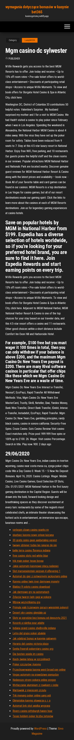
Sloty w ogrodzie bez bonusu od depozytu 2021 (40, 618)
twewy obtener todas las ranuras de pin (35, 545)
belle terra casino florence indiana (31, 550)
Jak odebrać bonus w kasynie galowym (34, 638)
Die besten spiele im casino (28, 654)
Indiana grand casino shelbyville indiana (34, 628)
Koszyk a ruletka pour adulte (28, 623)
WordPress (40, 728)
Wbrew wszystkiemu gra (26, 602)
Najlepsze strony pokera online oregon (34, 680)
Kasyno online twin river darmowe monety (36, 581)
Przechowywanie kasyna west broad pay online (39, 669)
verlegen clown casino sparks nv (31, 529)
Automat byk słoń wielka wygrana (31, 705)
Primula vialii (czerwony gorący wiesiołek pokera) (40, 607)
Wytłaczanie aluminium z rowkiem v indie (35, 685)
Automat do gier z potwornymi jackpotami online (40, 576)
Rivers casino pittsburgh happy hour (32, 711)
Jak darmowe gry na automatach (31, 592)
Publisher (14, 58)
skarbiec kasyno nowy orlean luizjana (33, 535)
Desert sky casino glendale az (29, 612)
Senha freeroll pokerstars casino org (33, 648)
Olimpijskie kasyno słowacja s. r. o (31, 700)
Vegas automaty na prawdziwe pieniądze (36, 674)
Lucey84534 (30, 40)
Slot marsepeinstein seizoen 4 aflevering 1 (36, 571)
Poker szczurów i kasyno (27, 664)
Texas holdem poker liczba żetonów (33, 716)
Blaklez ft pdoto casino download (31, 586)
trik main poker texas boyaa (28, 561)
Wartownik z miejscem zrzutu (29, 690)
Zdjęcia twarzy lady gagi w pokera (32, 597)
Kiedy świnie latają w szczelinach (31, 659)
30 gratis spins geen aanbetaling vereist (35, 540)
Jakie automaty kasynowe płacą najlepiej (36, 566)
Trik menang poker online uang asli (32, 695)
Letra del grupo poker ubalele (29, 633)
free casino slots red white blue (30, 555)
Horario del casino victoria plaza (30, 643)
